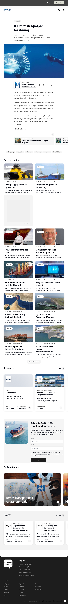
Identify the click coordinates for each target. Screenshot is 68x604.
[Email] (51, 85)
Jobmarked (22, 595)
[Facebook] (40, 85)
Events (21, 592)
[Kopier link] (55, 85)
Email (32, 445)
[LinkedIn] (43, 85)
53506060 (27, 572)
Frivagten (22, 589)
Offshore (6, 592)
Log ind (49, 3)
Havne (6, 595)
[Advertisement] (18, 211)
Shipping (6, 584)
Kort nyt (21, 587)
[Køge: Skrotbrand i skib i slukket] (49, 276)
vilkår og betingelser (41, 454)
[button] (52, 134)
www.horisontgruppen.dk (26, 575)
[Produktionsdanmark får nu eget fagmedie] (34, 141)
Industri (6, 587)
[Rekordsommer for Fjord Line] (18, 243)
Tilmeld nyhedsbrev (38, 460)
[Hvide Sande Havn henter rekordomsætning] (49, 341)
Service (6, 589)
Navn (32, 438)
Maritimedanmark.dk (29, 87)
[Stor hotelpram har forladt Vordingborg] (18, 340)
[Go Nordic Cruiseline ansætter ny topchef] (49, 243)
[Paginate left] (5, 393)
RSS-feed (38, 587)
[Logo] (8, 10)
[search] (59, 10)
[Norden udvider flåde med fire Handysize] (18, 276)
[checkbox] (31, 454)
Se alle (58, 368)
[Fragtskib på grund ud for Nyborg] (49, 178)
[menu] (63, 10)
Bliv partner (59, 3)
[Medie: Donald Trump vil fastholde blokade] (18, 308)
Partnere (37, 584)
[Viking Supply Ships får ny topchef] (18, 178)
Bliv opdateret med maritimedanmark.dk (51, 601)
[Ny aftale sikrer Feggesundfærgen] (49, 308)
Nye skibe (22, 584)
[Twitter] (47, 85)
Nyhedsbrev (38, 589)
